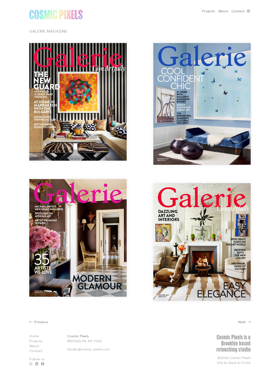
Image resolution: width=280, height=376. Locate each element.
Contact (238, 11)
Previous (41, 321)
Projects (208, 11)
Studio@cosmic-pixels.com (88, 349)
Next (242, 321)
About (223, 11)
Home (34, 336)
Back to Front (240, 362)
